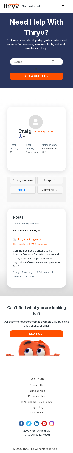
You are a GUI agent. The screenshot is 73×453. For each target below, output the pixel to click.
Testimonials (36, 412)
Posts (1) (22, 189)
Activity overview (23, 180)
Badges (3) (50, 180)
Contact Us (36, 385)
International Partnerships (36, 401)
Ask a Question (36, 76)
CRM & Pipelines (38, 244)
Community (19, 244)
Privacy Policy (36, 396)
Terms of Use (36, 390)
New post (36, 334)
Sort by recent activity (25, 230)
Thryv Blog (36, 407)
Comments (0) (50, 189)
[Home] (11, 6)
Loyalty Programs (30, 239)
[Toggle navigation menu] (63, 6)
